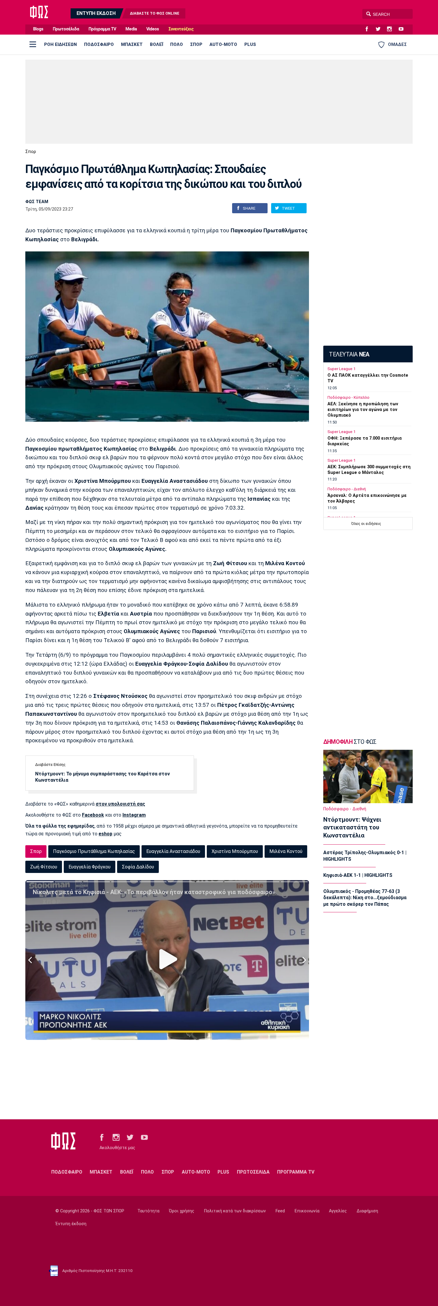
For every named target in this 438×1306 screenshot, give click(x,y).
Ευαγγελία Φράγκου (90, 867)
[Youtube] (403, 29)
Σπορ (30, 151)
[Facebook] (369, 29)
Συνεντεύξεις (180, 29)
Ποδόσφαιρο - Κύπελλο (348, 397)
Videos (152, 29)
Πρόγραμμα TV (102, 29)
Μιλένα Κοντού (285, 851)
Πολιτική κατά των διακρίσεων (235, 1211)
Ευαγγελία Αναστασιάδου (173, 851)
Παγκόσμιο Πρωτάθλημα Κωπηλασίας (94, 851)
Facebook (93, 815)
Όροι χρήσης (181, 1211)
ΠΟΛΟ (176, 44)
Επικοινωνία (307, 1211)
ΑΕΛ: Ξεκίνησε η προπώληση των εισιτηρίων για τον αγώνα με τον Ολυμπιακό (362, 409)
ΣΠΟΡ (196, 44)
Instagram (134, 815)
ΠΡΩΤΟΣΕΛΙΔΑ (253, 1172)
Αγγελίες (338, 1211)
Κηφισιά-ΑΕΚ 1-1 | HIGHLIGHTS (357, 875)
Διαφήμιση (367, 1211)
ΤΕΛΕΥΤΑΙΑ (349, 354)
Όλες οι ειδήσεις (366, 523)
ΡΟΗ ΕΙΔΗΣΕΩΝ (60, 44)
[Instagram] (392, 29)
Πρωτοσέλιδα (66, 29)
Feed (280, 1211)
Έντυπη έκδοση (70, 1223)
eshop (105, 834)
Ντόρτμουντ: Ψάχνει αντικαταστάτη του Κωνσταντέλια (352, 827)
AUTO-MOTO (223, 44)
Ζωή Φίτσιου (43, 867)
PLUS (250, 44)
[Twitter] (380, 29)
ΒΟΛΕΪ (156, 44)
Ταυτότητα (148, 1211)
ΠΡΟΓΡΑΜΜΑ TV (295, 1172)
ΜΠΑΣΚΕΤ (132, 44)
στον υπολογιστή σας (120, 804)
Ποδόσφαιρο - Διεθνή (346, 489)
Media (131, 29)
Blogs (38, 29)
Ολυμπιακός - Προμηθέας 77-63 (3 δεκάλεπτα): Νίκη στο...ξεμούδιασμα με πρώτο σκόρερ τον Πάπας (364, 897)
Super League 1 (341, 369)
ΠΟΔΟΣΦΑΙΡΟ (99, 44)
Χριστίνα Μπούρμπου (235, 851)
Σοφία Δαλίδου (138, 867)
